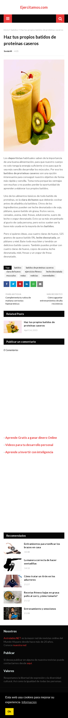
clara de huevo (13, 271)
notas (23, 275)
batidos (14, 29)
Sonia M (8, 51)
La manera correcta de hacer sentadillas (40, 562)
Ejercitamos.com (34, 7)
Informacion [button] (29, 702)
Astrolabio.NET (12, 638)
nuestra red (19, 645)
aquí (29, 663)
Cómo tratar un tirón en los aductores (39, 578)
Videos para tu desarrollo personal (29, 445)
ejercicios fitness (33, 271)
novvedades (49, 275)
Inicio (6, 29)
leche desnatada (54, 271)
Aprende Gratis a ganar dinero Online (31, 437)
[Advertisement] (34, 493)
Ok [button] (9, 711)
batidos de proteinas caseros (40, 267)
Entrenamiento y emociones (40, 608)
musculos (11, 275)
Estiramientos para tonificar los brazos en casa (42, 545)
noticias (34, 275)
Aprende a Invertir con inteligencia (29, 452)
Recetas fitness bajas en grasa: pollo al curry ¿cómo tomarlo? (41, 594)
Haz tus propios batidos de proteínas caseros (39, 324)
